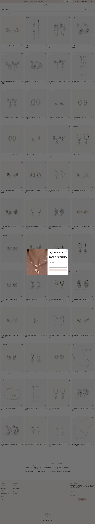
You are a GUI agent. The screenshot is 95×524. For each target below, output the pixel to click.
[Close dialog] (67, 250)
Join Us (57, 270)
